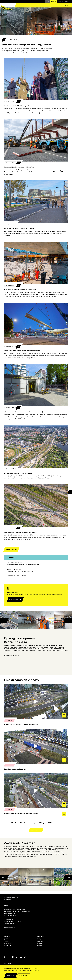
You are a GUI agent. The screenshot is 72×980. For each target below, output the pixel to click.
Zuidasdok (53, 2)
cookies (13, 968)
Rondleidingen (7, 945)
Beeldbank (39, 945)
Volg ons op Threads (5, 957)
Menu (70, 5)
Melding (6, 942)
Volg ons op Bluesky (25, 957)
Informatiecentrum (63, 2)
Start (36, 701)
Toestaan (9, 975)
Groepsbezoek (7, 943)
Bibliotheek (39, 943)
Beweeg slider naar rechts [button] (69, 620)
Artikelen (39, 938)
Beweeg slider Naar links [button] (3, 620)
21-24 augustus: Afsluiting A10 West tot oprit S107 (18, 473)
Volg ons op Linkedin (21, 957)
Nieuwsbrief (39, 940)
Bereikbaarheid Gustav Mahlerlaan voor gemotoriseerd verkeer (23, 564)
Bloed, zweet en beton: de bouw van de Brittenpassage (20, 289)
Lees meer (7, 860)
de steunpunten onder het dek (42, 645)
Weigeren (21, 975)
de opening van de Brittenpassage (51, 650)
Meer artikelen (10, 549)
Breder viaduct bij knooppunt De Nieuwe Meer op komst (20, 532)
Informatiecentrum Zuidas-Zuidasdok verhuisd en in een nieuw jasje (23, 412)
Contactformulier (9, 924)
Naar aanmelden (13, 600)
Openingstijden (8, 919)
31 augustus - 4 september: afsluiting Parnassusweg (19, 228)
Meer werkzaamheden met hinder (16, 575)
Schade (6, 940)
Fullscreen (64, 715)
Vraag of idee (7, 936)
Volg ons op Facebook (9, 957)
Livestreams (39, 942)
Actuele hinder (40, 936)
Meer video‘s (34, 830)
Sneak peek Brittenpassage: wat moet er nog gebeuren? (26, 44)
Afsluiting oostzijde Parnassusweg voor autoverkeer (20, 571)
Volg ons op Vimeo (17, 957)
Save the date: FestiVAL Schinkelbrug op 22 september (20, 106)
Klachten (6, 938)
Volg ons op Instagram (13, 957)
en (67, 5)
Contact (11, 5)
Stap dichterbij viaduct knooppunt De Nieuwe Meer (19, 167)
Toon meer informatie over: (36, 620)
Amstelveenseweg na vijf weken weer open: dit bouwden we (22, 351)
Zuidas (47, 2)
